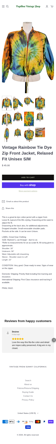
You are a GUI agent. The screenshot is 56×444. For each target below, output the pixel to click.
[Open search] (7, 6)
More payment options (28, 191)
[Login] (47, 6)
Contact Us (28, 396)
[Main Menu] (3, 6)
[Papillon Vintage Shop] (28, 6)
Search (28, 380)
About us (28, 384)
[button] (2, 340)
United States (27, 413)
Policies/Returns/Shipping (28, 388)
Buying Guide (28, 392)
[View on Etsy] (7, 333)
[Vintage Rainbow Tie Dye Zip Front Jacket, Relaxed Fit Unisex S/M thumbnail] (7, 103)
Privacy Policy (28, 400)
